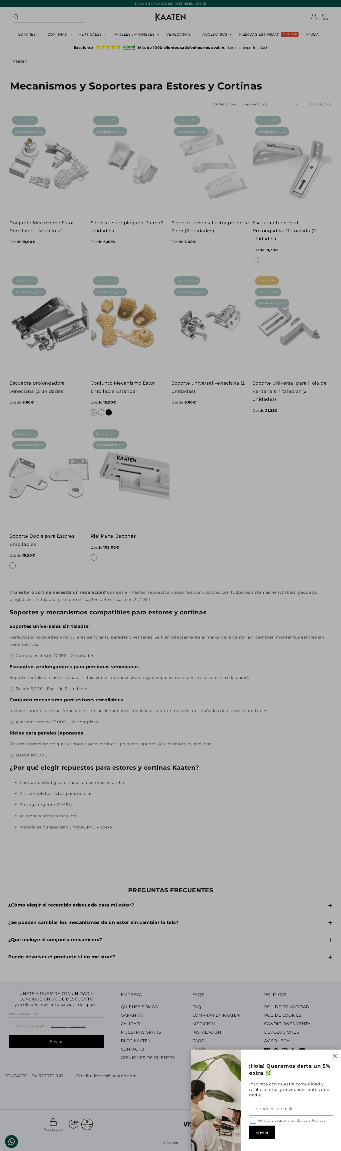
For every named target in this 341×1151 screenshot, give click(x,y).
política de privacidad (308, 1120)
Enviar (262, 1132)
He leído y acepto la (291, 1120)
